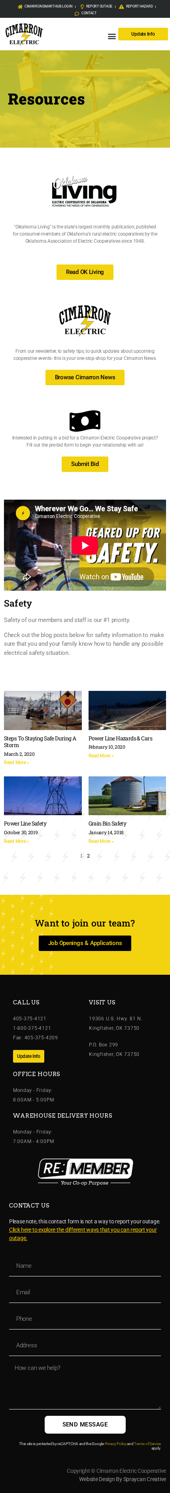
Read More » (16, 762)
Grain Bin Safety (108, 823)
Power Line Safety (25, 823)
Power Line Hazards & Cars (120, 738)
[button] (111, 35)
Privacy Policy (116, 1444)
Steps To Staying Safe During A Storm (40, 741)
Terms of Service (147, 1444)
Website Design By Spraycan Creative (122, 1479)
